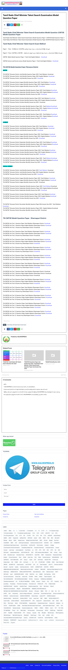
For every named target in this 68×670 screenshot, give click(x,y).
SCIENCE (6, 596)
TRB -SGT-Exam (7, 615)
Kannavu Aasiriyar (58, 564)
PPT (52, 581)
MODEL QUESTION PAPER (25, 571)
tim (17, 610)
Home (27, 665)
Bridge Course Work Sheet (32, 540)
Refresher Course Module (9, 588)
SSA (53, 600)
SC (59, 591)
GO (61, 557)
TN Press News (31, 610)
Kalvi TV (50, 564)
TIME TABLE (23, 610)
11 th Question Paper (54, 530)
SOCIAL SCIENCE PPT (54, 598)
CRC (44, 550)
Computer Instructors (39, 547)
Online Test (24, 576)
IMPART (5, 564)
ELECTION (37, 554)
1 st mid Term (22, 530)
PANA (36, 576)
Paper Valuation (48, 576)
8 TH (37, 535)
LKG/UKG (46, 567)
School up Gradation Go (58, 593)
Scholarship (15, 593)
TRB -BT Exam (51, 612)
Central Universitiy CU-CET (36, 542)
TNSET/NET (60, 610)
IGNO (53, 562)
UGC (43, 615)
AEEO (10, 538)
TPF (24, 612)
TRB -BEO (44, 612)
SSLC (5, 603)
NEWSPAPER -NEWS (19, 574)
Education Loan (11, 554)
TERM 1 (36, 608)
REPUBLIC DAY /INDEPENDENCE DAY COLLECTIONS (15, 591)
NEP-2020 (6, 574)
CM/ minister (40, 545)
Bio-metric (57, 538)
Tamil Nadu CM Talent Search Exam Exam (14, 21)
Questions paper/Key (33, 586)
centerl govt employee (24, 542)
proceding (6, 583)
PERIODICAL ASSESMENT (46, 579)
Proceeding (12, 583)
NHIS (27, 574)
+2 (13, 530)
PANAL (40, 576)
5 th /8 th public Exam (9, 535)
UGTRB (47, 615)
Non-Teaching (47, 574)
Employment (48, 554)
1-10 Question (30, 530)
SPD (33, 600)
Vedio (56, 617)
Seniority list (15, 598)
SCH (10, 593)
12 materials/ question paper (24, 533)
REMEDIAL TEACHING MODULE (39, 588)
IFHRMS (48, 562)
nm (36, 574)
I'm (32, 562)
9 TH (45, 535)
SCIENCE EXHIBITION (25, 596)
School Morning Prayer (46, 593)
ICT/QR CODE (42, 562)
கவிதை (41, 620)
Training (29, 612)
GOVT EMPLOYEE (14, 559)
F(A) (35, 557)
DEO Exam (6, 552)
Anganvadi (15, 538)
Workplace (6, 620)
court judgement (19, 550)
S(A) (52, 591)
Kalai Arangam (43, 564)
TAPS (57, 605)
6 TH (20, 535)
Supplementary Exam (43, 603)
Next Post (63, 375)
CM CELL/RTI (32, 545)
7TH (33, 535)
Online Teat (17, 576)
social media (6, 600)
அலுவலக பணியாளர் (22, 620)
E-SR (5, 554)
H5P (35, 559)
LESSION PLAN (38, 567)
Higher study (6, 562)
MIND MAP (42, 569)
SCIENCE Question (51, 596)
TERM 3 (46, 608)
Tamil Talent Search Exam (48, 605)
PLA (48, 581)
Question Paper (23, 586)
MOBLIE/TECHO (14, 571)
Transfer (34, 612)
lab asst (5, 567)
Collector (47, 545)
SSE (61, 600)
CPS (40, 550)
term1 (51, 608)
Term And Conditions (39, 514)
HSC (21, 562)
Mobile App (6, 571)
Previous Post (5, 375)
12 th (33, 533)
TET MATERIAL (7, 610)
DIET (32, 552)
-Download (54, 114)
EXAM (24, 557)
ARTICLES (30, 538)
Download (44, 57)
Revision (31, 591)
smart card (36, 598)
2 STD (42, 533)
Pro (61, 581)
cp (32, 550)
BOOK (15, 540)
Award (35, 538)
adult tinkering (57, 535)
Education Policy (20, 554)
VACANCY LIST (32, 617)
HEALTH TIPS (48, 559)
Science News (35, 596)
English (5, 557)
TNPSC (46, 610)
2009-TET (47, 533)
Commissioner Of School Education (12, 547)
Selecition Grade (7, 598)
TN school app (39, 610)
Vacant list (40, 617)
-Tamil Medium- (43, 170)
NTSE (53, 574)
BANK (44, 538)
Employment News (57, 554)
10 (38, 530)
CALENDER (6, 542)
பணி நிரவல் (51, 620)
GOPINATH (6, 559)
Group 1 (26, 559)
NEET (56, 571)
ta (62, 603)
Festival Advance (46, 557)
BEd (48, 538)
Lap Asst (11, 567)
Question (16, 586)
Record (51, 586)
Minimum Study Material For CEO (54, 569)
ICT (36, 562)
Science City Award (14, 596)
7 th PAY (29, 535)
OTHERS (31, 576)
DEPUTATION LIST (25, 552)
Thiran (13, 610)
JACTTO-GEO (28, 564)
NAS (44, 571)
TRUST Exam (33, 615)
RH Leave (37, 591)
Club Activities (24, 545)
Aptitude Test (23, 538)
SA (55, 591)
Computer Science (50, 547)
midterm (37, 569)
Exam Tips (30, 557)
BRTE (41, 540)
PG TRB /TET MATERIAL (24, 581)
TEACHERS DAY (7, 608)
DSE (51, 552)
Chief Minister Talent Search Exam (11, 545)
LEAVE (32, 567)
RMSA (42, 591)
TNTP (5, 612)
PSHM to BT (40, 583)
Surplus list (51, 603)
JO (37, 564)
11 (46, 530)
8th (41, 535)
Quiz (41, 586)
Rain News (46, 586)
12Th (38, 533)
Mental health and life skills (27, 569)
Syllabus (58, 603)
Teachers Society (16, 608)
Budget (50, 540)
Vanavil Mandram (49, 617)
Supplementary (32, 603)
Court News (27, 550)
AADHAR (50, 535)
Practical (57, 581)
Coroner (5, 550)
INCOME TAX (12, 564)
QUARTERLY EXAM (8, 586)
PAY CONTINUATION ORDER (21, 579)
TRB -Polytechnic (59, 612)
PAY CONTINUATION (8, 579)
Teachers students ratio (27, 608)
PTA (46, 583)
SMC (41, 598)
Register (18, 588)
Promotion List (32, 583)
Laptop (16, 567)
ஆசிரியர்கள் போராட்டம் (33, 620)
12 (15, 533)
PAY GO (30, 579)
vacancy (25, 617)
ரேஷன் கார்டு (6, 622)
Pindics (43, 581)
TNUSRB (10, 612)
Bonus (10, 540)
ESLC (20, 557)
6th (24, 535)
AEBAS (5, 538)
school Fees (36, 593)
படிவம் (46, 620)
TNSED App (52, 610)
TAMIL (18, 605)
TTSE (39, 615)
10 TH (42, 530)
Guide (31, 559)
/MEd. (10, 530)
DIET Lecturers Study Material (41, 552)
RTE (46, 591)
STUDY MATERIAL (23, 603)
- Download (44, 190)
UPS (52, 615)
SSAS (57, 600)
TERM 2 (41, 608)
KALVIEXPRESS (22, 336)
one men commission (8, 576)
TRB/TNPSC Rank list (17, 615)
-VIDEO (5, 530)
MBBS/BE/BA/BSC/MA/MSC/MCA (11, 569)
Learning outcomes (24, 567)
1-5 (35, 530)
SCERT (5, 593)
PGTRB (33, 581)
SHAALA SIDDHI (23, 598)
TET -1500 (61, 608)
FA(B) (39, 557)
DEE (59, 550)
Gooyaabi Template (21, 668)
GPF (21, 559)
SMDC (45, 598)
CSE (48, 550)
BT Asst (45, 540)
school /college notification (26, 593)
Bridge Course (21, 540)
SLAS (30, 598)
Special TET (39, 600)
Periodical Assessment (9, 581)
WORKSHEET (13, 620)
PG (16, 581)
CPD (36, 550)
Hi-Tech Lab (55, 559)
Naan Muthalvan (37, 571)
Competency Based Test (27, 547)
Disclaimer (36, 516)
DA (55, 550)
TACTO (5, 605)
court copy (11, 550)
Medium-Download (51, 106)
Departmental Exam (14, 552)
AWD (40, 538)
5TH (16, 535)
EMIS (42, 554)
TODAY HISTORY (17, 612)
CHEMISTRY (56, 542)
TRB (39, 612)
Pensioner (36, 579)
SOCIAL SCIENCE (15, 600)
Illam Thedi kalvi (60, 562)
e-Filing (55, 552)
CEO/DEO (46, 542)
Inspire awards (20, 564)
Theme (7, 668)
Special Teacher (47, 600)
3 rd (52, 533)
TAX (62, 605)
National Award (49, 571)
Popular (5, 633)
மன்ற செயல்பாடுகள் (60, 620)
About (31, 665)
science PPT (42, 596)
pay (54, 576)
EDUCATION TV (29, 554)
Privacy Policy (6, 514)
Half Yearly (40, 559)
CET (51, 542)
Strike (16, 603)
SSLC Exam (10, 603)
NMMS (40, 574)
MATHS (51, 567)
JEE (34, 564)
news (11, 574)
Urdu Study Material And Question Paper (13, 617)
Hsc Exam (25, 562)
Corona (57, 547)
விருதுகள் (13, 622)
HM (12, 562)
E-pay (60, 552)
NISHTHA (32, 574)
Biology (5, 540)
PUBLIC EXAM (52, 583)
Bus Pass (56, 540)
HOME (16, 562)
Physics (38, 581)
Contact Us (5, 516)
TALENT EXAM (12, 605)
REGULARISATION (26, 588)
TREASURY (26, 615)
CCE (16, 542)
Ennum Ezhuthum (13, 557)
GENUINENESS (55, 557)
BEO (52, 538)
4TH (56, 533)
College (52, 545)
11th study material (8, 533)
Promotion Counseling (22, 583)
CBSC (12, 542)
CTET (52, 550)
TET (56, 608)
